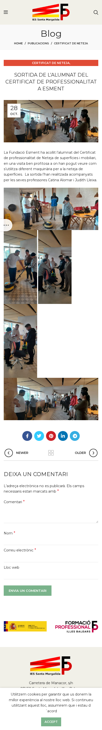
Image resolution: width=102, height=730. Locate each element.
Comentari (14, 501)
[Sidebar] (6, 225)
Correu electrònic (20, 550)
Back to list (51, 453)
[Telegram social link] (75, 436)
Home (18, 43)
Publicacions (38, 43)
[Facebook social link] (27, 436)
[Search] (96, 12)
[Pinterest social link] (51, 436)
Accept (51, 722)
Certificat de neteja (71, 43)
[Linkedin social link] (63, 436)
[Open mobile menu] (5, 12)
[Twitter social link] (39, 436)
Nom (9, 533)
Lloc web (11, 567)
